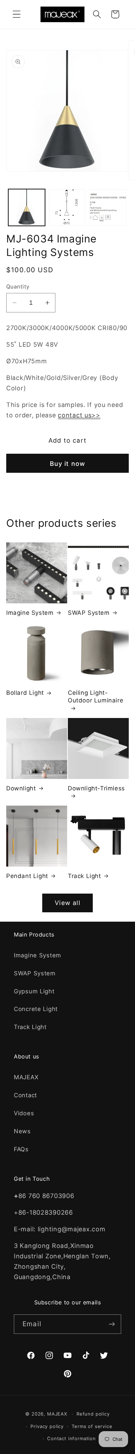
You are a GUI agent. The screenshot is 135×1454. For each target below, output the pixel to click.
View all (67, 902)
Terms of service (92, 1426)
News (22, 1131)
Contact (25, 1095)
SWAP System (89, 612)
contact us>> (79, 415)
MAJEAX (26, 1077)
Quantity (18, 286)
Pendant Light (27, 875)
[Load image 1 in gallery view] (26, 207)
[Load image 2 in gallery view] (67, 207)
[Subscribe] (111, 1324)
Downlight (21, 788)
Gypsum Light (34, 991)
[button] (17, 14)
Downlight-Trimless (96, 788)
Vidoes (24, 1113)
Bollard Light (25, 692)
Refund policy (93, 1414)
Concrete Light (36, 1008)
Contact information (71, 1438)
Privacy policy (47, 1426)
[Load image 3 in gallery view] (108, 207)
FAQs (21, 1149)
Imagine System (29, 612)
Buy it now (68, 463)
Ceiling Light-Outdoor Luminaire (95, 696)
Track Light (84, 875)
